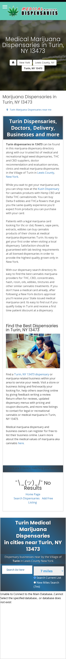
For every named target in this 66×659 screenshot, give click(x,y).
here (21, 443)
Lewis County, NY (44, 62)
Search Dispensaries (27, 498)
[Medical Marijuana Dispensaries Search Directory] (33, 11)
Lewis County (45, 172)
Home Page (33, 494)
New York (24, 62)
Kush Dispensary (48, 189)
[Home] (13, 62)
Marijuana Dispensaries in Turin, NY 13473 (30, 99)
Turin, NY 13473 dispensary (31, 374)
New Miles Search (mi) (46, 584)
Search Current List (48, 578)
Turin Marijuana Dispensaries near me (30, 109)
